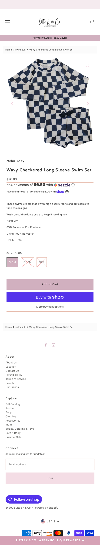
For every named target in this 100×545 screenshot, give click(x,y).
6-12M (27, 262)
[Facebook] (46, 345)
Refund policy (14, 374)
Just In (9, 408)
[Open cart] (93, 22)
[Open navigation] (7, 22)
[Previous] (12, 104)
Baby (9, 412)
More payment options (50, 306)
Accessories (13, 420)
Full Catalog (13, 404)
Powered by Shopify (45, 507)
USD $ (51, 521)
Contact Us (12, 370)
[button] (50, 540)
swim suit (20, 49)
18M (41, 262)
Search (10, 383)
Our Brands (12, 387)
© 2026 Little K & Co (18, 507)
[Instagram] (53, 345)
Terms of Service (16, 379)
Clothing (11, 416)
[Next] (88, 104)
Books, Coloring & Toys (20, 428)
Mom (9, 424)
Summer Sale (13, 437)
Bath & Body (13, 433)
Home (8, 49)
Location (11, 366)
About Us (11, 362)
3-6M (12, 262)
